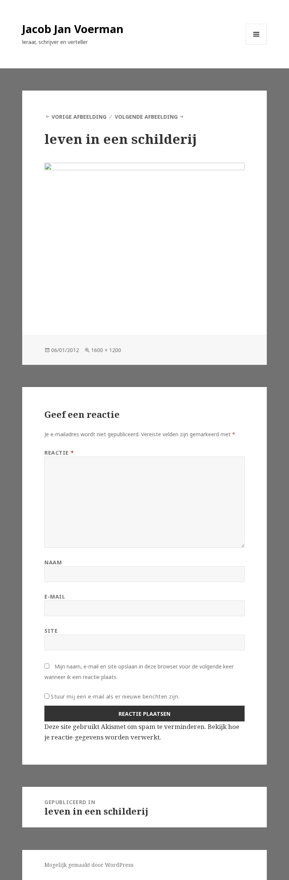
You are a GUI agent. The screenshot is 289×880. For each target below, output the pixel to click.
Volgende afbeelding (146, 116)
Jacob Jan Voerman (72, 28)
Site (51, 630)
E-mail (54, 596)
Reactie (59, 452)
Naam (53, 562)
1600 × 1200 (106, 350)
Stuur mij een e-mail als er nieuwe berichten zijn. (115, 696)
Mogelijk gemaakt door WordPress (89, 864)
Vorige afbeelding (79, 116)
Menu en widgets (256, 44)
